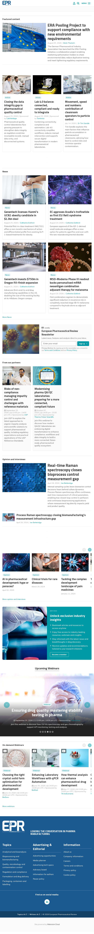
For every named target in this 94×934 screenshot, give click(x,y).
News (7, 208)
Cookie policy (70, 875)
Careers (67, 861)
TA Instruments (67, 794)
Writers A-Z (34, 914)
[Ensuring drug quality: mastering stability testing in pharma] (47, 732)
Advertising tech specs (43, 865)
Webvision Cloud (53, 924)
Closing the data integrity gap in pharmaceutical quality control (14, 106)
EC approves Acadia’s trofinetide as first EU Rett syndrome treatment (69, 215)
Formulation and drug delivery (15, 876)
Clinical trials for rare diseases (44, 581)
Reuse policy (38, 879)
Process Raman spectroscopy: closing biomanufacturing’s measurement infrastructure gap (51, 517)
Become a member (59, 654)
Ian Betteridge (67, 483)
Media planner (39, 860)
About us (67, 852)
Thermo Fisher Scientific (44, 417)
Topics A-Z (22, 914)
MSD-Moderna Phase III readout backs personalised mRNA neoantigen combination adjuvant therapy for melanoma (69, 284)
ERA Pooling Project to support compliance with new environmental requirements (69, 32)
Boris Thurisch (69, 43)
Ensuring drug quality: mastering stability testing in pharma (47, 712)
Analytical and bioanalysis (14, 852)
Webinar (47, 704)
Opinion (6, 575)
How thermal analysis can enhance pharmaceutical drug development (74, 780)
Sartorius (40, 118)
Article (7, 97)
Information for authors (43, 874)
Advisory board (40, 869)
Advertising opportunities (44, 856)
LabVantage (12, 118)
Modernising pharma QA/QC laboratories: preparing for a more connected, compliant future (47, 398)
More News (7, 317)
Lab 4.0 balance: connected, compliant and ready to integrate (47, 106)
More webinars (8, 806)
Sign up (82, 343)
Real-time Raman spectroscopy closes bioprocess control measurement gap (65, 472)
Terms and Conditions (52, 350)
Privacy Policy (72, 350)
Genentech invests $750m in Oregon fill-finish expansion (21, 281)
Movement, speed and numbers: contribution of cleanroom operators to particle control (77, 110)
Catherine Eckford (27, 223)
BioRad (35, 790)
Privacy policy (70, 870)
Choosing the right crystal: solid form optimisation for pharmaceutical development (13, 782)
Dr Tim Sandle (83, 123)
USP (26, 415)
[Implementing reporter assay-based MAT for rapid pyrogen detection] (40, 732)
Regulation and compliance (14, 872)
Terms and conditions (73, 865)
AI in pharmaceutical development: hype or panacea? (15, 582)
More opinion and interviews (13, 599)
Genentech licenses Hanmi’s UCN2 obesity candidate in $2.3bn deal (21, 215)
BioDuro (5, 797)
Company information (73, 856)
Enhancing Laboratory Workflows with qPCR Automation (45, 778)
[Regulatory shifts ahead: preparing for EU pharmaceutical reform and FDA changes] (43, 732)
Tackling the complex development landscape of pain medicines (74, 584)
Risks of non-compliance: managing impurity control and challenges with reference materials (16, 398)
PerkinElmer (75, 720)
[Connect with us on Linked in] (47, 901)
